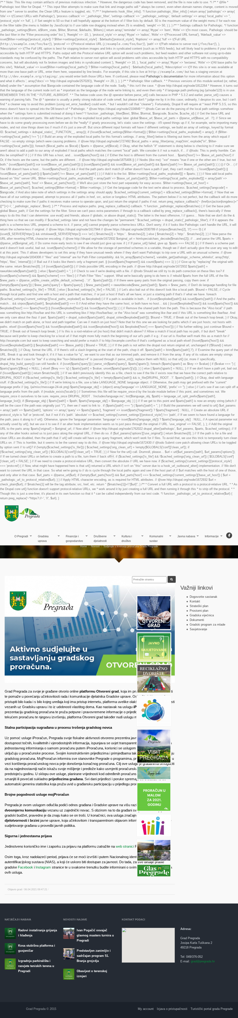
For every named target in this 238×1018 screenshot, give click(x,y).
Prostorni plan (199, 610)
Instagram (43, 867)
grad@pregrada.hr (203, 961)
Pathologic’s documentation (164, 76)
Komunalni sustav (154, 539)
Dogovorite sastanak (203, 596)
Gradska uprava (41, 539)
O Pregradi (19, 537)
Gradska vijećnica (202, 615)
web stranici (125, 846)
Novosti (95, 546)
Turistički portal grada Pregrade (212, 1009)
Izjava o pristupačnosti (172, 1009)
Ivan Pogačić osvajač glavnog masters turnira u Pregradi (95, 935)
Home (83, 546)
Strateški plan (199, 606)
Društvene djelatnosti (98, 539)
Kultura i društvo (125, 539)
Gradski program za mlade (207, 624)
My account (146, 1009)
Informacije (210, 537)
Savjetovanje (198, 629)
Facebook (25, 867)
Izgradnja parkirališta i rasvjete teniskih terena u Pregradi (36, 966)
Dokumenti (197, 620)
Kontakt (195, 601)
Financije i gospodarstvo (72, 539)
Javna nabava (184, 537)
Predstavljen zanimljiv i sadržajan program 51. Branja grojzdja (94, 956)
